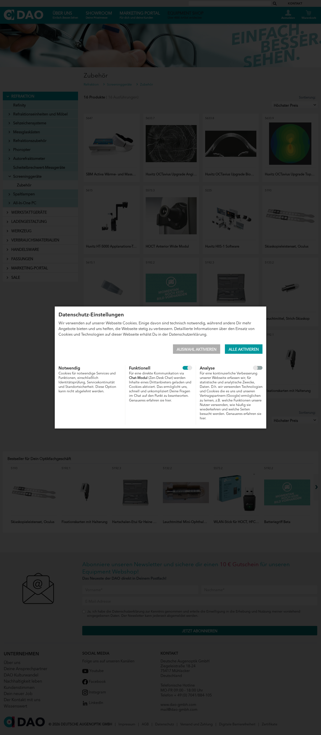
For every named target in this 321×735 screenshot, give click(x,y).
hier (168, 399)
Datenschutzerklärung (187, 334)
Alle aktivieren (244, 349)
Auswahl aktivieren (196, 349)
